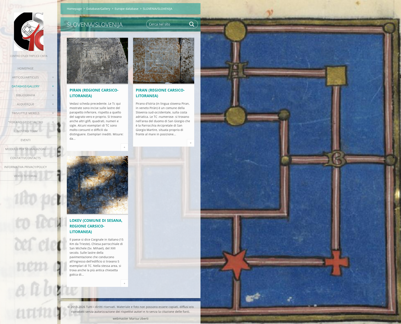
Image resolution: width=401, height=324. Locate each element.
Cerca (192, 24)
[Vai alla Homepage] (28, 26)
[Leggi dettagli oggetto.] (97, 83)
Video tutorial (25, 176)
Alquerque (25, 104)
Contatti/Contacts (25, 158)
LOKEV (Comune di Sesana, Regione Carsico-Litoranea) (96, 226)
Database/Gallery (25, 86)
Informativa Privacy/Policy (25, 167)
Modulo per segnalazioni (25, 149)
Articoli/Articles (25, 77)
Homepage (26, 68)
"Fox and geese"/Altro (25, 122)
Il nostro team (26, 131)
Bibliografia (25, 95)
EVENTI (25, 140)
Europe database (126, 9)
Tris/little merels (25, 113)
